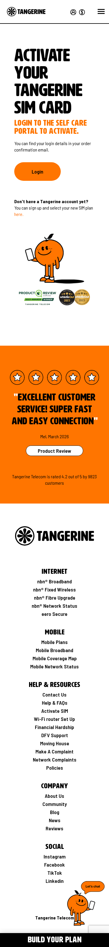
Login (37, 171)
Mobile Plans (54, 642)
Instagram (55, 856)
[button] (101, 11)
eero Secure (54, 614)
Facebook (54, 864)
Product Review (54, 451)
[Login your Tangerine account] (73, 11)
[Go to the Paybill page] (81, 11)
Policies (54, 767)
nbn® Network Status (54, 606)
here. (19, 214)
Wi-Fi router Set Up (54, 719)
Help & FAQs (54, 702)
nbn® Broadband (54, 581)
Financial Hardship (54, 727)
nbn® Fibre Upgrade (54, 597)
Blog (54, 812)
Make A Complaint (54, 751)
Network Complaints (54, 759)
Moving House (54, 743)
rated (56, 476)
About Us (54, 796)
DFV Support (54, 735)
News (54, 820)
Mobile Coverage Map (55, 658)
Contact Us (54, 694)
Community (54, 804)
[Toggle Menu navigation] (7, 939)
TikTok (54, 873)
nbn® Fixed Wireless (54, 589)
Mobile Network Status (54, 666)
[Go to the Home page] (26, 11)
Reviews (54, 828)
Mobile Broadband (54, 650)
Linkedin (55, 881)
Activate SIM (54, 711)
